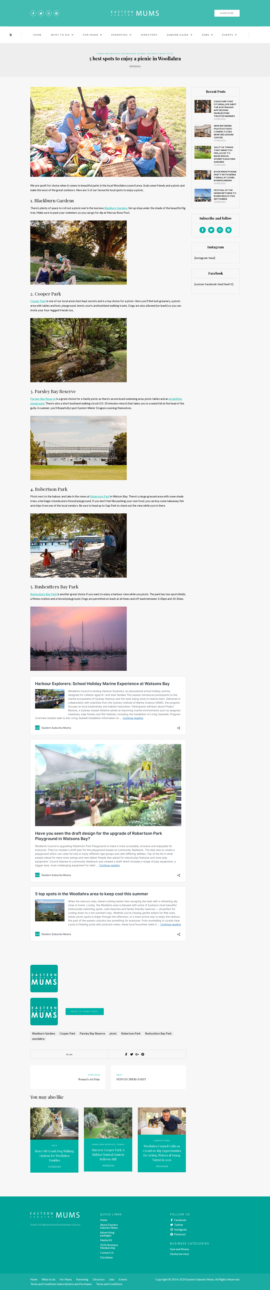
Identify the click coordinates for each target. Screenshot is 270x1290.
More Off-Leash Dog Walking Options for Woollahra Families (54, 1155)
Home (37, 34)
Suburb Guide (178, 34)
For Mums (90, 34)
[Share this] (125, 1054)
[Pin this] (142, 1054)
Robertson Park (99, 496)
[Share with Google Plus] (136, 1054)
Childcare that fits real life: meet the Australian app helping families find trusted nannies (225, 108)
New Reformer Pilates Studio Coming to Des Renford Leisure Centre (224, 131)
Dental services (179, 1254)
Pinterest (180, 1234)
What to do (166, 53)
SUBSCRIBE (227, 13)
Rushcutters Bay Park (43, 594)
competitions (162, 1140)
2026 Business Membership (109, 1246)
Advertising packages (107, 1234)
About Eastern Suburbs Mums (109, 1226)
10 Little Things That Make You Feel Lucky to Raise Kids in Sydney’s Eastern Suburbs (224, 154)
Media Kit (106, 1240)
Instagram (180, 1229)
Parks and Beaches (108, 53)
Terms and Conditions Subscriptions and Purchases (61, 1284)
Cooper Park (38, 301)
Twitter (178, 1224)
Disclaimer (106, 1257)
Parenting (119, 34)
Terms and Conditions (109, 1284)
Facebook (180, 1220)
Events (227, 34)
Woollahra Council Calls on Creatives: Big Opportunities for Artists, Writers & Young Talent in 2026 (162, 1153)
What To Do (60, 34)
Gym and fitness (179, 1249)
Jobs (205, 34)
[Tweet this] (131, 1054)
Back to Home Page (84, 1011)
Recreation (129, 53)
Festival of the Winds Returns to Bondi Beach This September (225, 194)
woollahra (38, 1038)
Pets (54, 1145)
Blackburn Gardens (115, 208)
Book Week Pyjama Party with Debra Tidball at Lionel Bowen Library (225, 176)
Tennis (121, 1144)
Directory (149, 34)
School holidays (147, 53)
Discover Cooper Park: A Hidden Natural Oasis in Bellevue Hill (108, 1154)
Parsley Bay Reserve (43, 398)
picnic (113, 1033)
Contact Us (107, 1252)
